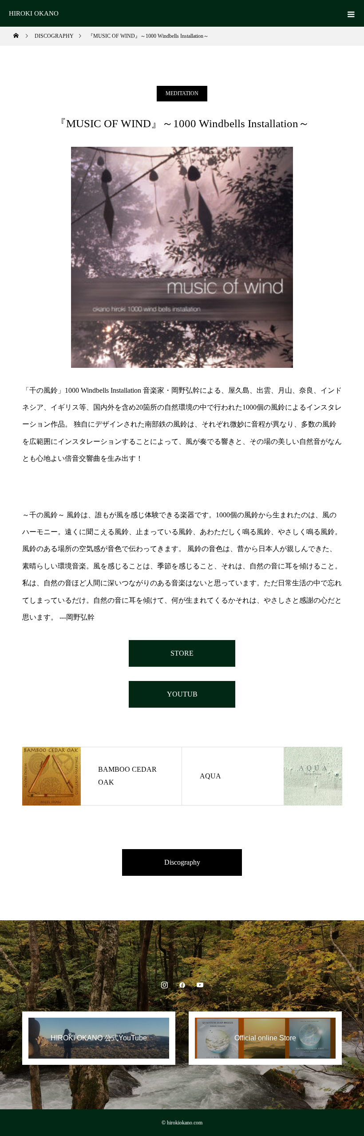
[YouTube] (199, 984)
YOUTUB (182, 694)
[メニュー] (350, 13)
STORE (182, 653)
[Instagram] (164, 984)
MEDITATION (182, 93)
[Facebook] (182, 984)
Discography (182, 862)
